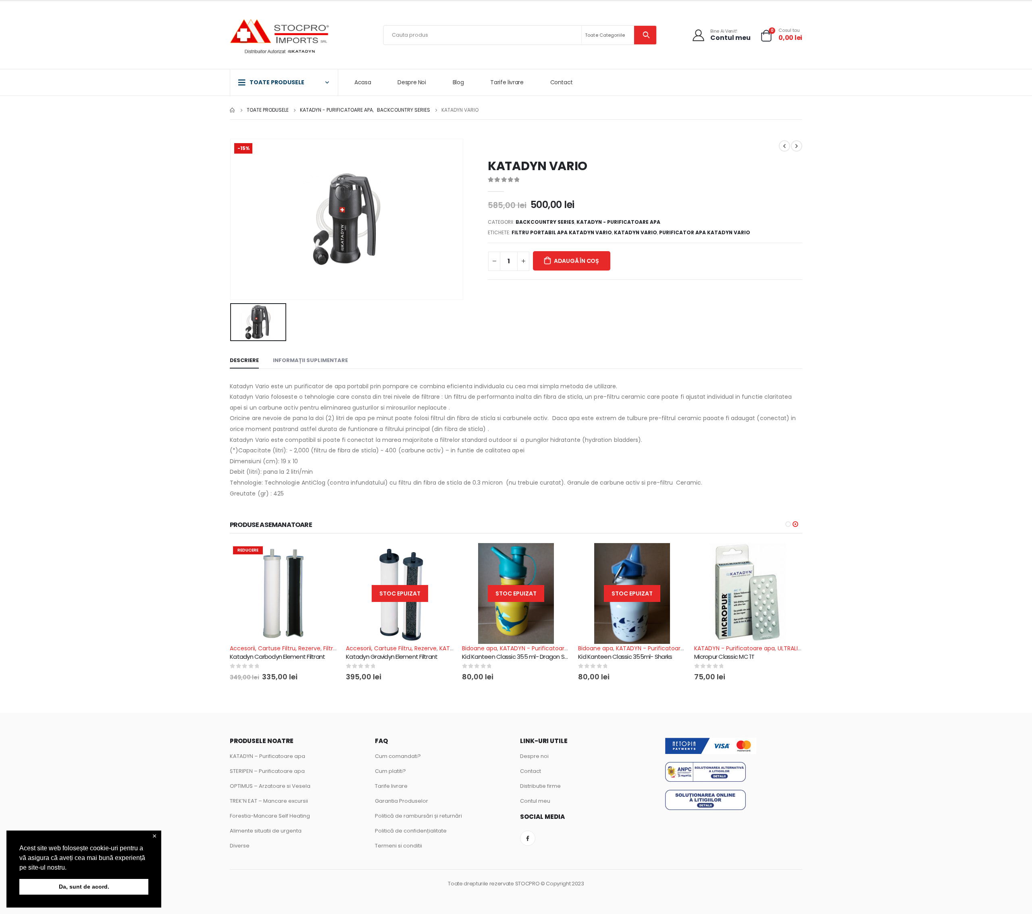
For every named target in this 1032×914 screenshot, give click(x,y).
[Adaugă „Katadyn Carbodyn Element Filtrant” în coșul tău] (324, 556)
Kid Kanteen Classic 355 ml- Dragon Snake (520, 656)
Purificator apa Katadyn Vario (704, 232)
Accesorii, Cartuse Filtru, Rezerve (275, 648)
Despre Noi (411, 82)
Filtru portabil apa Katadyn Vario (562, 232)
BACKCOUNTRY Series (545, 222)
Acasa (362, 82)
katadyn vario (635, 232)
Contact (561, 82)
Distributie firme (540, 786)
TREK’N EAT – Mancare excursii (269, 801)
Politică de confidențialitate (411, 831)
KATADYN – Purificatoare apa (267, 756)
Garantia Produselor (401, 801)
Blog (458, 82)
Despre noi (534, 756)
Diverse (240, 845)
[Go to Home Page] (232, 110)
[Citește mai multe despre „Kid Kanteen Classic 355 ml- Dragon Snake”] (556, 556)
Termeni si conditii (398, 845)
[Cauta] (645, 35)
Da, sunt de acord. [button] (84, 886)
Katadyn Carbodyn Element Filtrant (277, 656)
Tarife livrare (506, 82)
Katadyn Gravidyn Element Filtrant (391, 656)
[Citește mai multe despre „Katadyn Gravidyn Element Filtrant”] (440, 556)
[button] (69, 868)
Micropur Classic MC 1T (724, 656)
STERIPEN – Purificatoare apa (267, 771)
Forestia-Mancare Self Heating (270, 816)
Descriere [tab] (244, 360)
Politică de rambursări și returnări (418, 816)
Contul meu (535, 801)
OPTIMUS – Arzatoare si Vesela (270, 786)
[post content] (284, 593)
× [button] (154, 836)
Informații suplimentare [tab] (310, 360)
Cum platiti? (390, 771)
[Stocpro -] (280, 37)
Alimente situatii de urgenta (266, 831)
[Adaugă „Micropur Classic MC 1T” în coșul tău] (789, 556)
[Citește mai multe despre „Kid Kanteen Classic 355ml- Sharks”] (673, 556)
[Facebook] (527, 838)
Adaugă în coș (576, 261)
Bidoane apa (479, 648)
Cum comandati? (398, 756)
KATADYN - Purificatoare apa (618, 222)
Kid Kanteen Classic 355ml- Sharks (625, 656)
